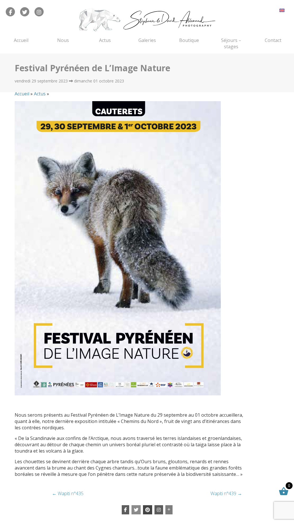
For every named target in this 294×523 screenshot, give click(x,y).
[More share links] (169, 509)
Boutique (189, 40)
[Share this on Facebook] (125, 509)
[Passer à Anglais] (281, 10)
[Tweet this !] (136, 509)
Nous (63, 40)
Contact (273, 40)
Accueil (21, 40)
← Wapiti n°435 (68, 493)
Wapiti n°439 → (226, 493)
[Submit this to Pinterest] (147, 509)
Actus (105, 40)
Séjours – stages (231, 43)
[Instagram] (158, 509)
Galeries (147, 40)
